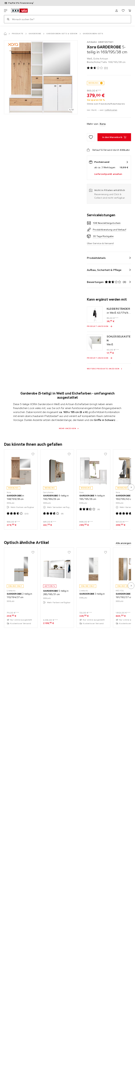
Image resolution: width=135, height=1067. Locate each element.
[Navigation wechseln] (5, 10)
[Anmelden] (116, 10)
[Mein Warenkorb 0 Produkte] (129, 10)
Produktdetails (96, 257)
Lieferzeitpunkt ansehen (108, 173)
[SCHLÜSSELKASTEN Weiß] (95, 342)
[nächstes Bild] (131, 487)
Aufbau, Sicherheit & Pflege (104, 270)
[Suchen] (8, 19)
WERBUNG (93, 83)
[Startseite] (5, 33)
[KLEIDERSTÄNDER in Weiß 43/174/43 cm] (95, 315)
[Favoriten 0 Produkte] (123, 10)
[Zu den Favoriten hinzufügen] (91, 137)
